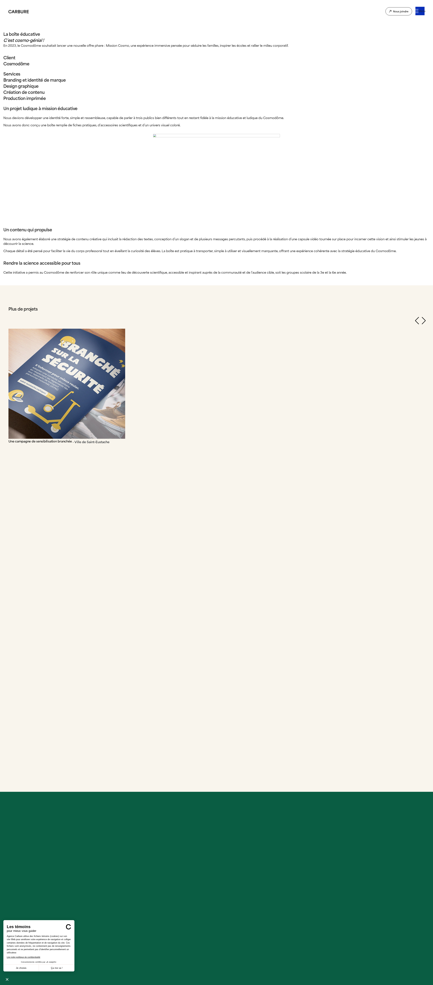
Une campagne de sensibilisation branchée (40, 441)
